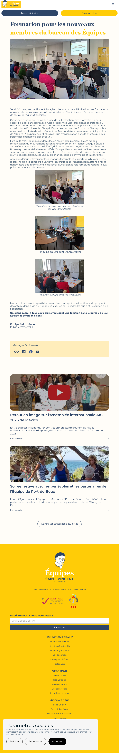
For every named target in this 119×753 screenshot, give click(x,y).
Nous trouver (59, 718)
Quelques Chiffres (59, 659)
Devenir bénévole (59, 709)
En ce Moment (59, 684)
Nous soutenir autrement (59, 713)
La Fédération (59, 655)
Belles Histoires (59, 689)
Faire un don (59, 705)
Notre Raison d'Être (59, 641)
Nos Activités (59, 675)
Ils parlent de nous (59, 693)
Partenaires (59, 664)
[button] (113, 4)
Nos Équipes (59, 680)
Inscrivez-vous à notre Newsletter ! (31, 615)
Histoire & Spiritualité (59, 646)
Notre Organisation (59, 650)
